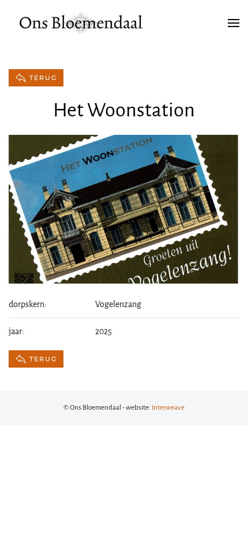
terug (43, 78)
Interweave (168, 407)
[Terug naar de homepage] (81, 23)
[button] (233, 23)
